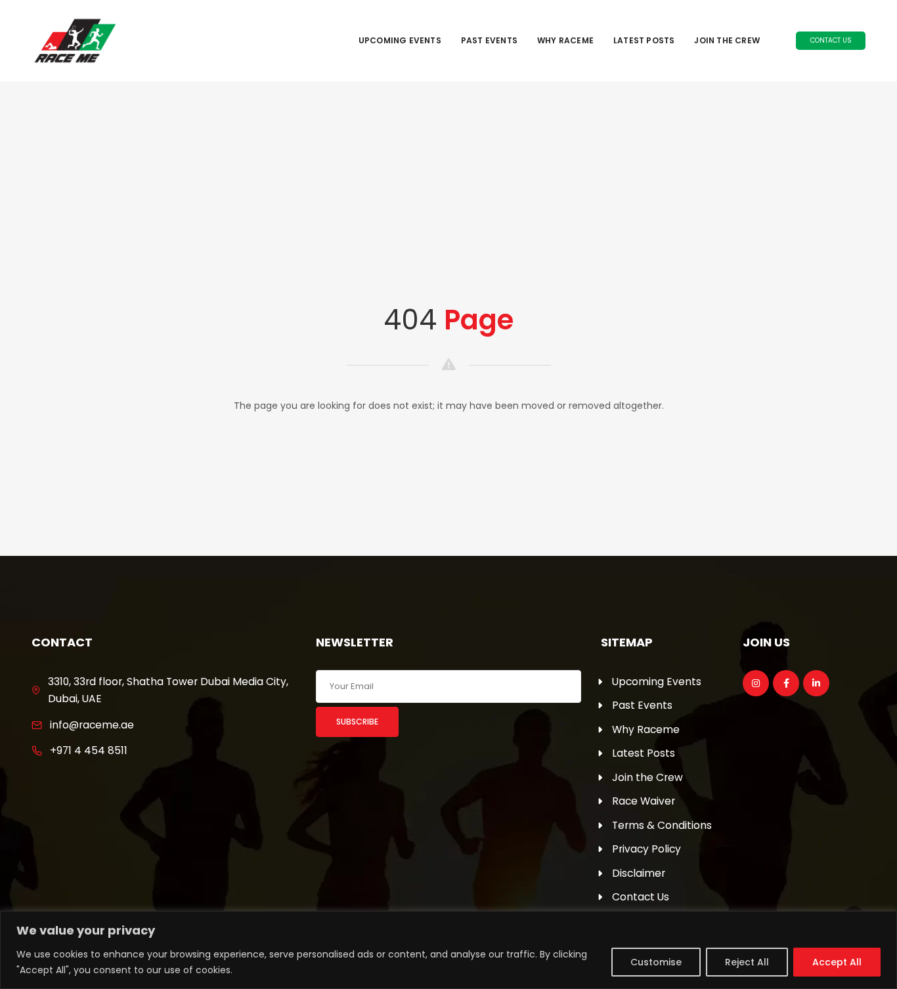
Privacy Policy (646, 849)
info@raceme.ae (92, 725)
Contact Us (831, 40)
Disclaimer (638, 873)
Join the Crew (727, 40)
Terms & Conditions (662, 825)
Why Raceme (565, 40)
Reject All (747, 962)
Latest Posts (643, 40)
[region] (448, 950)
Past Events (489, 40)
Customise (656, 962)
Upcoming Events (400, 40)
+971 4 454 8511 (88, 750)
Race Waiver (643, 801)
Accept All (837, 962)
